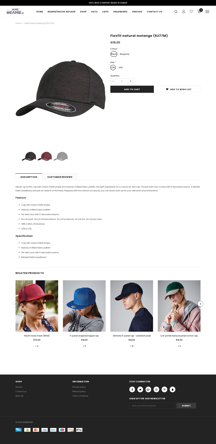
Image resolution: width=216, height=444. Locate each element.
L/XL (113, 67)
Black (114, 54)
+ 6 (84, 346)
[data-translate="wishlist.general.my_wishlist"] (191, 11)
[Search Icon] (176, 11)
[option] (60, 88)
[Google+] (148, 389)
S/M (120, 67)
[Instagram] (156, 389)
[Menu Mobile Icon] (207, 11)
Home (18, 23)
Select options (37, 308)
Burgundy (124, 54)
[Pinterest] (164, 389)
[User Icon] (183, 11)
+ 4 (36, 346)
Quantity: (115, 75)
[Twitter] (140, 389)
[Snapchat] (172, 389)
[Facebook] (132, 389)
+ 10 (132, 346)
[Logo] (18, 11)
